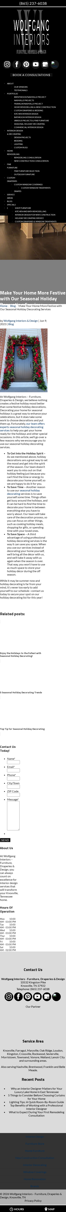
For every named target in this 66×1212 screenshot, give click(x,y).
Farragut (20, 1050)
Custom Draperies (12, 179)
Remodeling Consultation (27, 157)
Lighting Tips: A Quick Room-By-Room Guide (36, 1102)
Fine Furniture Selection (26, 171)
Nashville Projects (24, 100)
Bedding (18, 141)
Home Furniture (35, 1150)
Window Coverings (34, 1172)
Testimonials (20, 90)
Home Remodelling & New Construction (35, 107)
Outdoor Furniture (24, 174)
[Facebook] (16, 64)
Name (11, 758)
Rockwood (38, 1053)
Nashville (22, 1066)
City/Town (13, 783)
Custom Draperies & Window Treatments (35, 221)
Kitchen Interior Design (26, 114)
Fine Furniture (12, 166)
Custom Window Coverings (28, 184)
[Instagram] (7, 64)
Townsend (23, 1057)
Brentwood (35, 1066)
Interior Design (35, 1136)
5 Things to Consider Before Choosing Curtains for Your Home (36, 1097)
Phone (11, 775)
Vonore (34, 1057)
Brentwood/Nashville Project (30, 97)
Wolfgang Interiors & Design (21, 320)
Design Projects (22, 137)
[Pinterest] (26, 64)
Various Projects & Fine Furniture (31, 120)
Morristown (8, 1057)
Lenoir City (58, 1057)
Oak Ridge (46, 1050)
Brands (34, 1186)
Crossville (25, 1053)
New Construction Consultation (31, 161)
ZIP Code (12, 791)
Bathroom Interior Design (27, 117)
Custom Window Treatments (36, 188)
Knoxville (8, 1050)
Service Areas (11, 196)
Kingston (12, 1053)
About (10, 83)
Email (11, 766)
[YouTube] (35, 64)
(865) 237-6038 (33, 3)
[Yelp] (54, 64)
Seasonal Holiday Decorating (29, 124)
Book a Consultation (30, 75)
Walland (45, 1057)
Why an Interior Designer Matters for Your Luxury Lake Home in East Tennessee (36, 1090)
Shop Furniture (23, 208)
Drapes (17, 191)
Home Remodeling (13, 152)
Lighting (18, 144)
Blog (11, 324)
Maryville (33, 1050)
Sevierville (52, 1053)
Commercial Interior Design (28, 127)
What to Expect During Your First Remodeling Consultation (36, 1113)
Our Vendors (21, 87)
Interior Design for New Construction (35, 215)
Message (13, 799)
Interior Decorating (34, 1164)
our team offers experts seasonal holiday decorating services (22, 427)
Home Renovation (35, 1179)
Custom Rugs (21, 147)
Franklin (48, 1066)
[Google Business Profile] (45, 64)
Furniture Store (35, 1143)
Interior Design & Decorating (15, 132)
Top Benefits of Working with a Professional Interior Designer (36, 1107)
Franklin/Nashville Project (28, 104)
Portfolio (12, 93)
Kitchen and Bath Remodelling (30, 211)
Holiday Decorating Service (29, 218)
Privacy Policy (33, 1200)
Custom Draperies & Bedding (28, 110)
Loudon (57, 1050)
